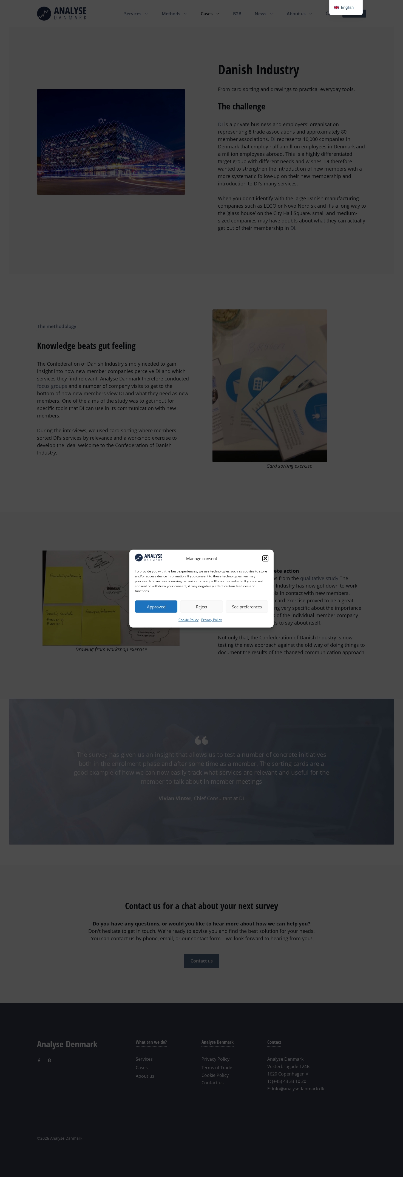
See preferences (247, 606)
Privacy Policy (211, 619)
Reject (201, 606)
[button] (265, 558)
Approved (156, 606)
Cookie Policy (188, 619)
